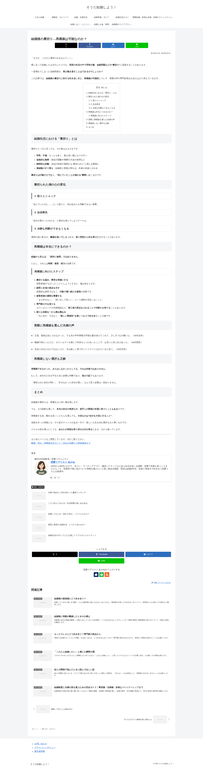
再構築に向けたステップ (101, 116)
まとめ (91, 127)
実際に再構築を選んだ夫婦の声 (101, 119)
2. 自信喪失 (95, 104)
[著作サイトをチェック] (51, 477)
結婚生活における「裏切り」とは (102, 93)
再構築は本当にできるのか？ (100, 112)
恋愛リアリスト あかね (63, 462)
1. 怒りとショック (98, 100)
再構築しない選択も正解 (98, 123)
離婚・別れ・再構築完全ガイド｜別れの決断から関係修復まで (60, 443)
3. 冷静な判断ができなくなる (103, 108)
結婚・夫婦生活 (39, 487)
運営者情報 (39, 751)
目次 (98, 87)
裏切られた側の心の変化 (98, 96)
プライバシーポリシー (44, 747)
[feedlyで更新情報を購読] (55, 477)
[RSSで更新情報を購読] (58, 477)
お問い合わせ (40, 744)
